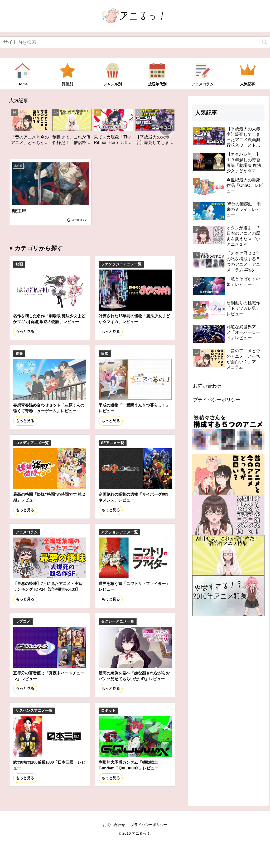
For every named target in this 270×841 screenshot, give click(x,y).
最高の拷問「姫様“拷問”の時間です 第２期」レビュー (49, 497)
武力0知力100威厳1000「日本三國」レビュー (49, 765)
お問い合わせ (207, 386)
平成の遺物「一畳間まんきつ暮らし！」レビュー (134, 408)
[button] (264, 42)
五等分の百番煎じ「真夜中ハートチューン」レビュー (48, 676)
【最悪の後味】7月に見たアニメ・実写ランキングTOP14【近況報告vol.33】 (48, 586)
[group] (38, 129)
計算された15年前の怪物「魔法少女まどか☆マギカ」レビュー (134, 318)
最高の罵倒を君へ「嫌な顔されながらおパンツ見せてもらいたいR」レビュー (134, 676)
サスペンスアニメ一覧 (34, 711)
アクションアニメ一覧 (119, 532)
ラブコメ (23, 621)
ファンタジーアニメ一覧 (121, 264)
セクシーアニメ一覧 (117, 621)
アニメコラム (27, 532)
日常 (104, 354)
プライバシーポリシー (216, 399)
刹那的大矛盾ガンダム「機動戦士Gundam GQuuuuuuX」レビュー (128, 765)
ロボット (108, 711)
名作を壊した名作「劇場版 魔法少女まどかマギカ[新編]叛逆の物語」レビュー (49, 318)
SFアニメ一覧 (112, 443)
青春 (19, 354)
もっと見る (25, 332)
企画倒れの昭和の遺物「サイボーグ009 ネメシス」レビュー (133, 497)
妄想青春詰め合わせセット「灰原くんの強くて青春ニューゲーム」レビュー (48, 408)
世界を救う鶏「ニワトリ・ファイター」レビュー (134, 586)
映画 (19, 264)
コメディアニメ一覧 (32, 443)
